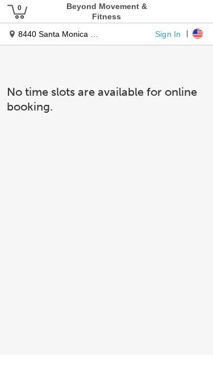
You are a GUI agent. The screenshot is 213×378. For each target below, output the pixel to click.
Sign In (168, 33)
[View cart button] (17, 11)
